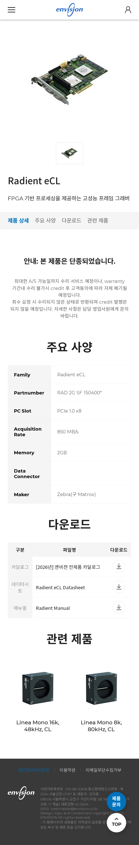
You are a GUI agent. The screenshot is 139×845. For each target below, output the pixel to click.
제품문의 (116, 801)
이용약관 (67, 770)
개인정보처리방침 (33, 770)
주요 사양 (45, 220)
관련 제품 (97, 220)
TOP (116, 824)
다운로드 (71, 220)
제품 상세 (18, 220)
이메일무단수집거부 (103, 770)
